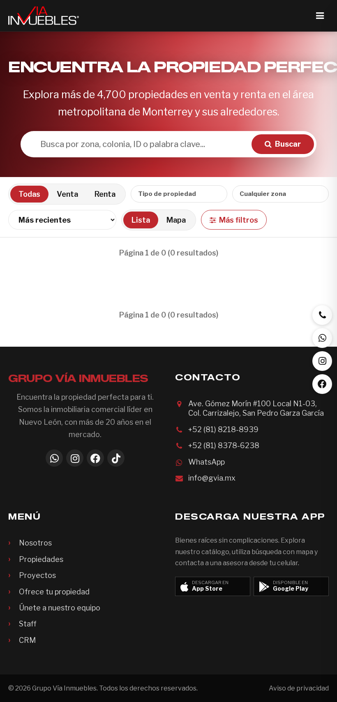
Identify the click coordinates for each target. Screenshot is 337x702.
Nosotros (35, 543)
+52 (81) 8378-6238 (223, 445)
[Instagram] (74, 458)
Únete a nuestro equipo (59, 607)
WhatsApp (206, 462)
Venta (67, 194)
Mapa (176, 220)
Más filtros (238, 220)
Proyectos (37, 575)
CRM (27, 640)
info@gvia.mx (211, 478)
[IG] (322, 361)
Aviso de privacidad (299, 688)
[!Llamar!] (322, 315)
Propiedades (41, 559)
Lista (141, 220)
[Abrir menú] (320, 16)
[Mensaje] (322, 338)
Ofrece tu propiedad (54, 591)
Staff (28, 623)
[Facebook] (95, 458)
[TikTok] (116, 458)
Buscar (288, 144)
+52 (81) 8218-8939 (223, 429)
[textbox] (268, 194)
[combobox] (179, 194)
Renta (105, 194)
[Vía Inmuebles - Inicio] (43, 15)
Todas (29, 194)
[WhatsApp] (54, 458)
